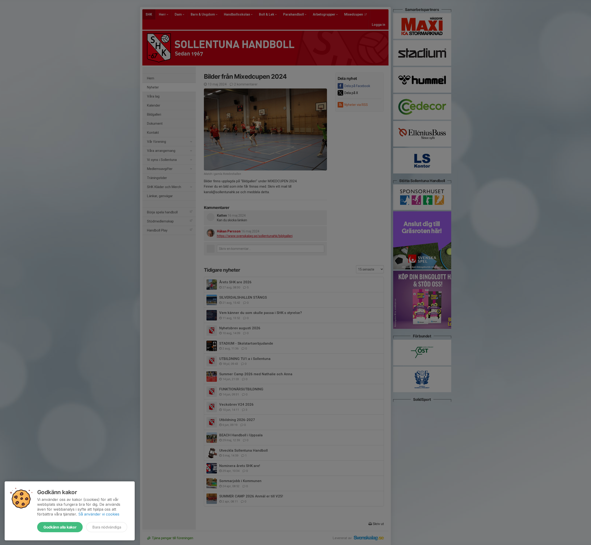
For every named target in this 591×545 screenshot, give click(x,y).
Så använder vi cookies (98, 514)
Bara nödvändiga (106, 527)
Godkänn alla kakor (59, 527)
